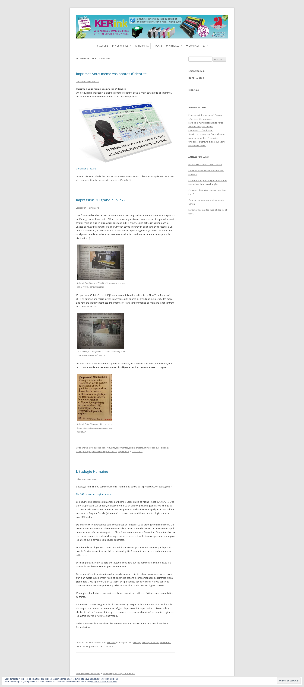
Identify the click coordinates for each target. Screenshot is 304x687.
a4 (166, 176)
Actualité (111, 447)
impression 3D (110, 451)
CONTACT (194, 45)
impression (97, 451)
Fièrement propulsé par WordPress (119, 673)
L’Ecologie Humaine (92, 471)
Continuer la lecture (87, 168)
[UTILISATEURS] (205, 46)
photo (114, 180)
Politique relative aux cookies (104, 681)
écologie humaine (150, 642)
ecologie (86, 451)
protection (94, 646)
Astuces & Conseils (116, 176)
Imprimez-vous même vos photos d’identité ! (112, 73)
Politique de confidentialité (88, 673)
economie (84, 180)
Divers (129, 176)
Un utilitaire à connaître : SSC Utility (205, 164)
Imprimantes (122, 447)
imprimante (123, 451)
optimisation (104, 180)
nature (85, 646)
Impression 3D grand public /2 (100, 199)
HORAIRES (143, 45)
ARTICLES (174, 45)
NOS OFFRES (121, 45)
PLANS (158, 45)
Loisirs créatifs (140, 176)
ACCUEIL (103, 45)
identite (94, 180)
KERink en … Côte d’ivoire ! (200, 130)
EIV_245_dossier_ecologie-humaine (94, 494)
